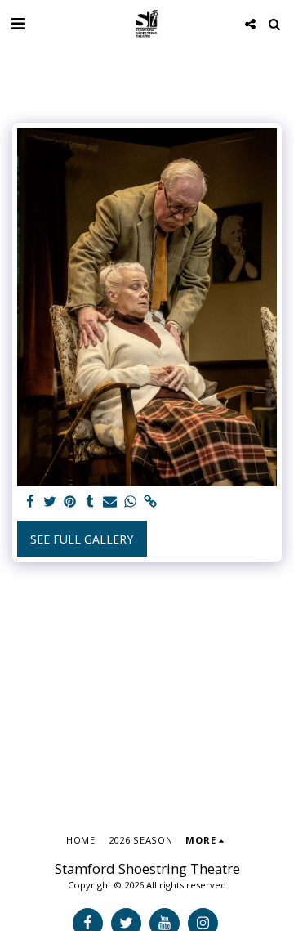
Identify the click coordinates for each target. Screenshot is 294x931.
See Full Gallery (81, 539)
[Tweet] (50, 502)
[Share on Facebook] (30, 502)
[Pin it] (70, 502)
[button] (18, 23)
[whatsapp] (130, 502)
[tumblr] (90, 502)
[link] (150, 502)
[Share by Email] (110, 502)
